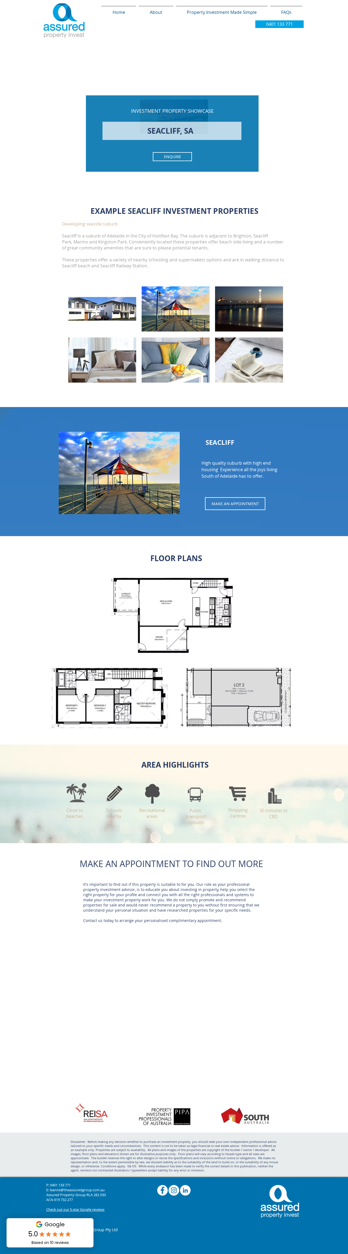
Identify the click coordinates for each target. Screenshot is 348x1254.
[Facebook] (162, 1190)
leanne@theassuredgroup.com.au (77, 1189)
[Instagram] (174, 1190)
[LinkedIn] (185, 1190)
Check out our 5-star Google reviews (75, 1209)
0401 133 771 (60, 1185)
